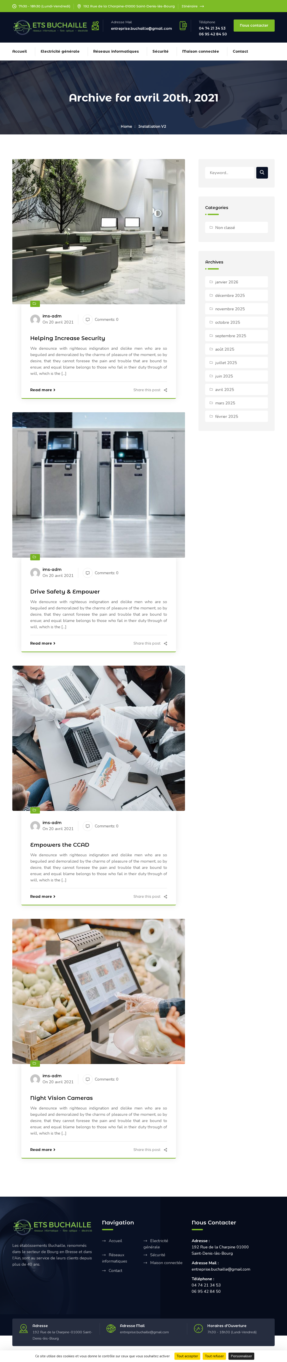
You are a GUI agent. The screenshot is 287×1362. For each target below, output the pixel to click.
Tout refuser (214, 1356)
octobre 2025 (227, 322)
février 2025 (226, 416)
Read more (41, 390)
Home (126, 126)
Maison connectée (200, 51)
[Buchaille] (51, 27)
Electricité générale (60, 51)
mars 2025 (225, 403)
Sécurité (160, 51)
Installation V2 (152, 126)
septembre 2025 (230, 336)
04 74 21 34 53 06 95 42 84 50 (213, 31)
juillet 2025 (226, 362)
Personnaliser (241, 1356)
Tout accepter (187, 1356)
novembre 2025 (230, 309)
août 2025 (224, 349)
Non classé (225, 227)
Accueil (19, 51)
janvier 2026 (226, 282)
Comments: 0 (107, 319)
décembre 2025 (230, 295)
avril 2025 (224, 389)
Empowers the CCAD (59, 845)
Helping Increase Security (67, 338)
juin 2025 (224, 376)
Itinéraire (190, 6)
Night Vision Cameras (61, 1098)
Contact (240, 51)
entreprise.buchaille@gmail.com (141, 28)
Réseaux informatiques (116, 51)
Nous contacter (254, 25)
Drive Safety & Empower (65, 591)
